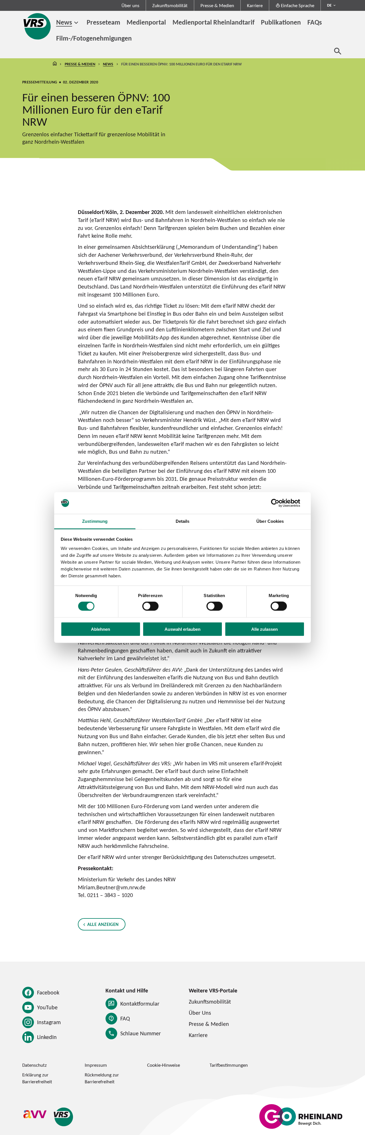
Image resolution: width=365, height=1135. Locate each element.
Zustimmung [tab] (95, 521)
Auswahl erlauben (182, 628)
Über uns (130, 5)
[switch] (150, 606)
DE (329, 5)
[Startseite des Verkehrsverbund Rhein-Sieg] (37, 26)
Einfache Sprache (297, 5)
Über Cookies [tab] (270, 521)
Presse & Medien (217, 5)
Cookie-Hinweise (163, 1065)
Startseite (55, 64)
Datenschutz (34, 1065)
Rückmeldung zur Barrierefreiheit (102, 1078)
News (64, 22)
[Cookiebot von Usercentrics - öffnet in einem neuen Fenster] (280, 503)
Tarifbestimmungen (229, 1065)
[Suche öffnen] (338, 51)
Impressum (96, 1065)
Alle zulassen (264, 628)
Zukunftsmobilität (170, 5)
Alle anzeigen (103, 924)
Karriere (255, 5)
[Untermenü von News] (76, 23)
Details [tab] (183, 521)
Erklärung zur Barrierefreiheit (37, 1078)
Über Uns (200, 1012)
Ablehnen (100, 628)
